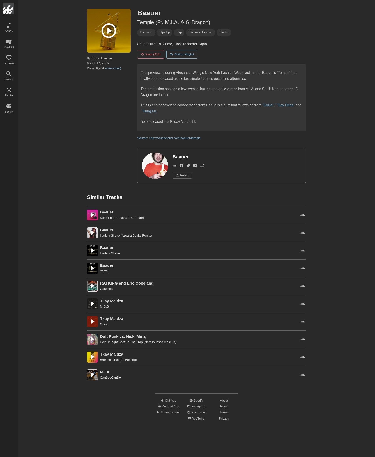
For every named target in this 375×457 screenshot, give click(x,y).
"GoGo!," (269, 105)
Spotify (198, 400)
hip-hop (165, 32)
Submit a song (171, 412)
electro (223, 32)
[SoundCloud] (175, 166)
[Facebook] (181, 166)
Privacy (224, 418)
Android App (170, 406)
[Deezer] (202, 166)
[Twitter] (188, 166)
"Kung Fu (148, 111)
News (224, 406)
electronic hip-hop (200, 32)
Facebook (198, 412)
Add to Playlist (184, 54)
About (224, 400)
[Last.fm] (195, 166)
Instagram (198, 406)
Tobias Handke (101, 58)
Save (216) (153, 54)
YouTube (198, 418)
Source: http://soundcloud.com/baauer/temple (169, 138)
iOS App (170, 400)
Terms (224, 412)
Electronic (146, 32)
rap (179, 32)
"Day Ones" (285, 105)
